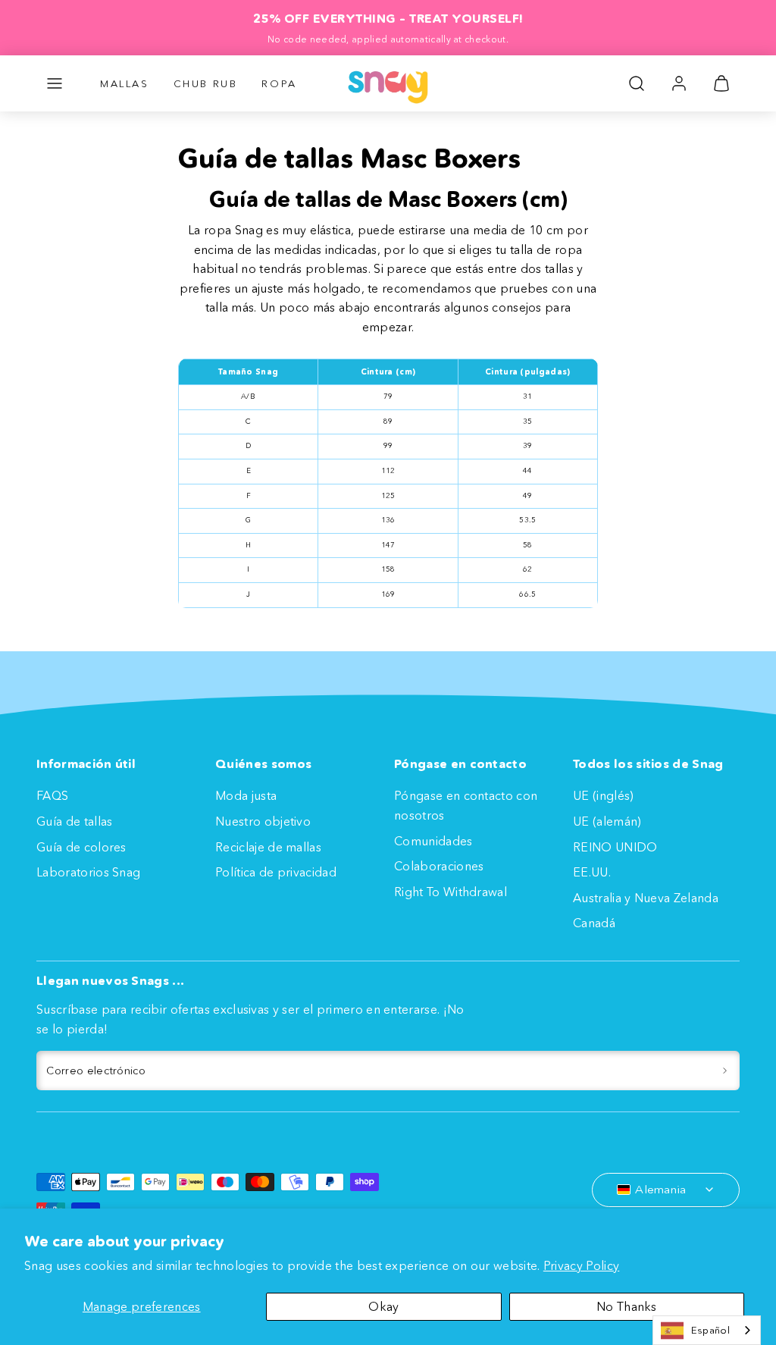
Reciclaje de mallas (268, 846)
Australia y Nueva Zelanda (645, 897)
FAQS (52, 795)
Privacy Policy (581, 1265)
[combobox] (706, 1330)
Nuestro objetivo (263, 821)
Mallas (124, 83)
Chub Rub (206, 83)
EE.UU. (592, 871)
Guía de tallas (74, 821)
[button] (54, 83)
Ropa (278, 83)
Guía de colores (81, 846)
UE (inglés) (603, 795)
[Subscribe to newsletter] (725, 1070)
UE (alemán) (607, 821)
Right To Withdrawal (450, 891)
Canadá (594, 922)
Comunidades (433, 840)
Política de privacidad (275, 871)
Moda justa (246, 795)
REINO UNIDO (615, 846)
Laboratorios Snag (88, 871)
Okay (383, 1306)
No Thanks (626, 1306)
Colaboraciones (438, 865)
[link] (679, 83)
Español (710, 1330)
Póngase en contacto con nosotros (465, 805)
